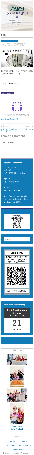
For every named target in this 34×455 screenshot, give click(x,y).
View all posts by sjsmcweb (9, 119)
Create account (14, 441)
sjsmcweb (14, 41)
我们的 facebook (17, 429)
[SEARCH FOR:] (17, 239)
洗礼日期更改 (28, 127)
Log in (24, 441)
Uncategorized (8, 93)
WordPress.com (18, 449)
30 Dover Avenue (10, 167)
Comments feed (23, 445)
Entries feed (11, 445)
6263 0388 (7, 170)
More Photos (17, 426)
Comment (27, 155)
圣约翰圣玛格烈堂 (17, 15)
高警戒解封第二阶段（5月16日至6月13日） (9, 128)
